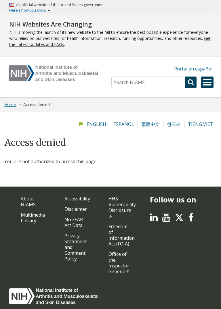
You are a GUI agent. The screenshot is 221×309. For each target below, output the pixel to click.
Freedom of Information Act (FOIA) (121, 235)
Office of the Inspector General (118, 263)
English (96, 124)
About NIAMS (28, 202)
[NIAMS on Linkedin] (154, 219)
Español (123, 124)
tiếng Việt (200, 124)
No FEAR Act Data (73, 222)
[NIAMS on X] (179, 220)
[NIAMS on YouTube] (166, 219)
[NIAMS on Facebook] (191, 219)
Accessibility (77, 199)
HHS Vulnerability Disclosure (122, 204)
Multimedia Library (33, 218)
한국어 (174, 124)
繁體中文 (150, 124)
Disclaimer (75, 209)
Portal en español (193, 69)
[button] (207, 82)
